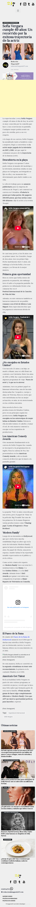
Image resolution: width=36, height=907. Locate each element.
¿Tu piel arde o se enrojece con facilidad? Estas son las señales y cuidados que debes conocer (17, 807)
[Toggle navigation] (18, 10)
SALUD (5, 787)
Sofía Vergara (8, 717)
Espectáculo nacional (10, 731)
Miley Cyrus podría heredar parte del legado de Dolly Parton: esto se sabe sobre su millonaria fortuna (17, 781)
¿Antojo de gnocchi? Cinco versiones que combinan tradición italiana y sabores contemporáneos (15, 861)
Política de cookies (9, 900)
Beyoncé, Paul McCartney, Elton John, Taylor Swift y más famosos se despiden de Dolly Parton (16, 834)
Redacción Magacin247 (15, 62)
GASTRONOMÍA (7, 839)
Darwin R (27, 904)
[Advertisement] (18, 98)
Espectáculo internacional (11, 22)
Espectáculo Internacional (17, 713)
